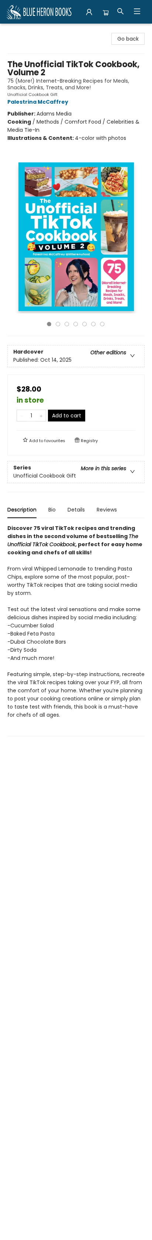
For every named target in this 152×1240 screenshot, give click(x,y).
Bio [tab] (52, 509)
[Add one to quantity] (41, 415)
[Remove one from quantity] (21, 415)
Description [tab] (22, 509)
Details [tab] (76, 509)
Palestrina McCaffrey (37, 102)
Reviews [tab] (107, 509)
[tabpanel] (76, 630)
